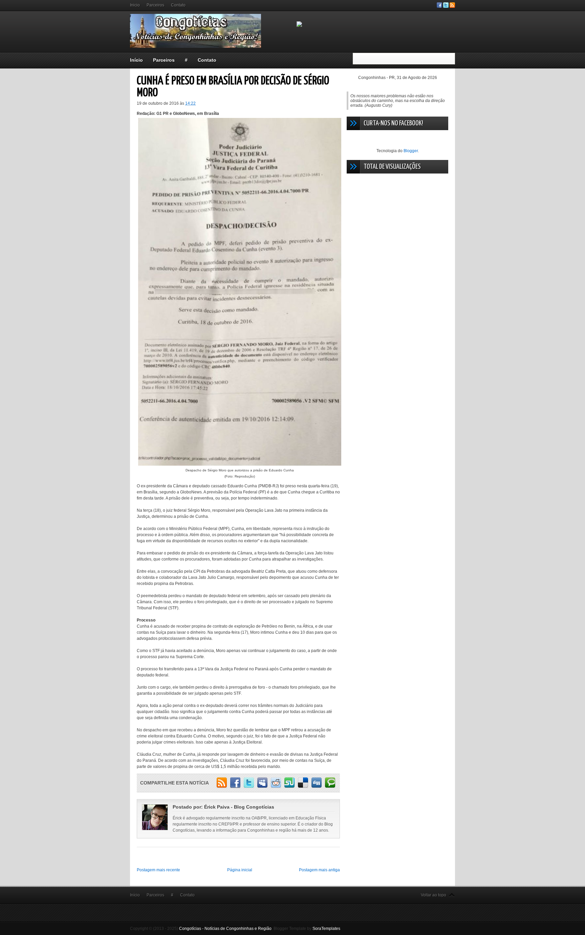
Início (136, 60)
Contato (178, 5)
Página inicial (239, 870)
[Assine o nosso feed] (452, 6)
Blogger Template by (307, 928)
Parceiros (155, 5)
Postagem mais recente (158, 870)
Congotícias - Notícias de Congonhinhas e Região (225, 928)
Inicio (135, 5)
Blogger (411, 150)
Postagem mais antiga (319, 870)
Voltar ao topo (433, 895)
